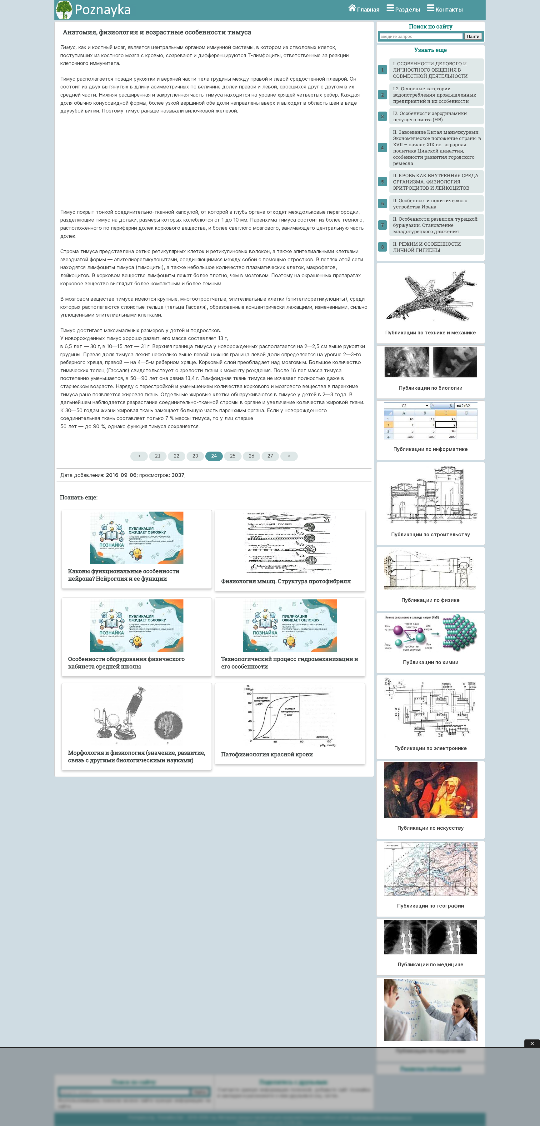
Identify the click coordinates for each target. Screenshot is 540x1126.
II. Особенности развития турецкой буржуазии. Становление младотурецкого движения (435, 225)
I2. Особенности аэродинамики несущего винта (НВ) (430, 116)
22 (176, 456)
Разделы (407, 9)
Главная (368, 9)
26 (251, 456)
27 (270, 456)
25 (233, 456)
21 (158, 456)
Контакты (449, 9)
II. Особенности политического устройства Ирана (430, 203)
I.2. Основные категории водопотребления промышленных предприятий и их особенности (434, 94)
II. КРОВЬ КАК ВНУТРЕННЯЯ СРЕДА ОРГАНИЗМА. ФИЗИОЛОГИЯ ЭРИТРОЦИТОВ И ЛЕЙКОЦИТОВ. (435, 181)
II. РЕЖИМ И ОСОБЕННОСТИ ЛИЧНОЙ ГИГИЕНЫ (427, 247)
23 (195, 456)
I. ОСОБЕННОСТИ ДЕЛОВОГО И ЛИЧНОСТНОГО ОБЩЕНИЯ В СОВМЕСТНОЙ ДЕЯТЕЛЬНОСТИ (430, 69)
